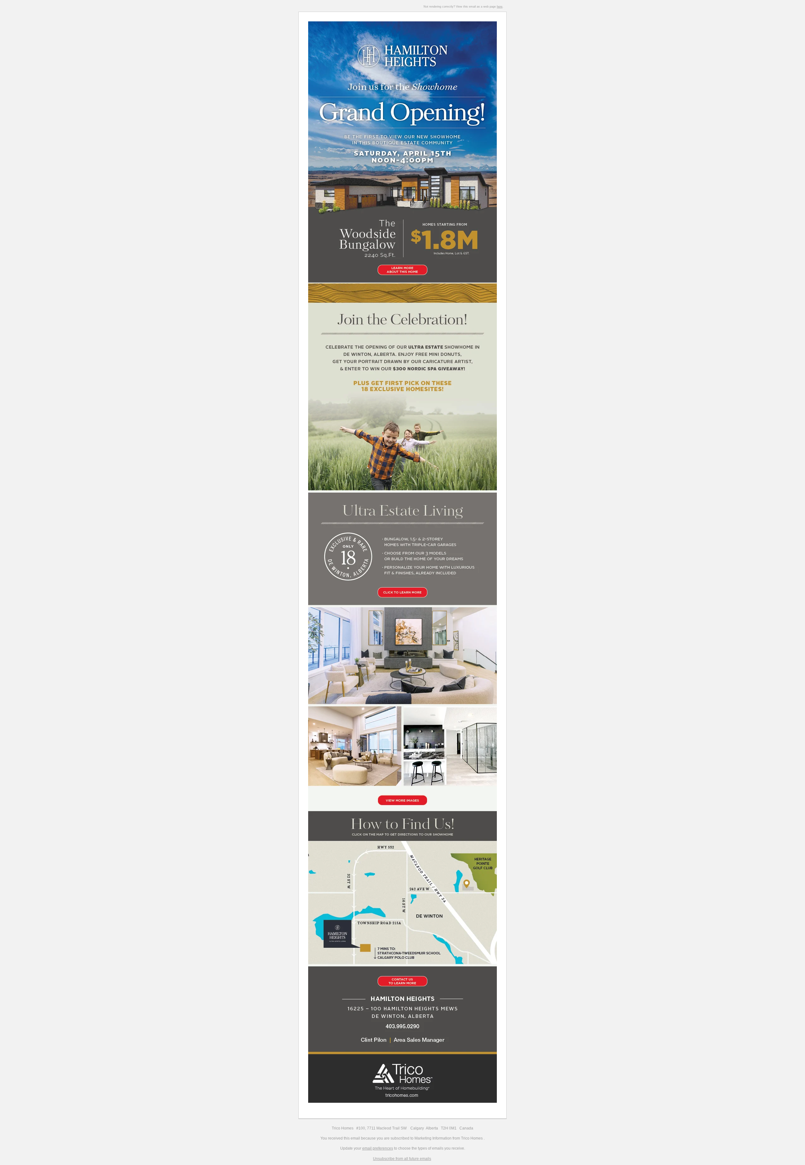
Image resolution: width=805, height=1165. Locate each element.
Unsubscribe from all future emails (402, 1159)
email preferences (377, 1148)
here (499, 6)
